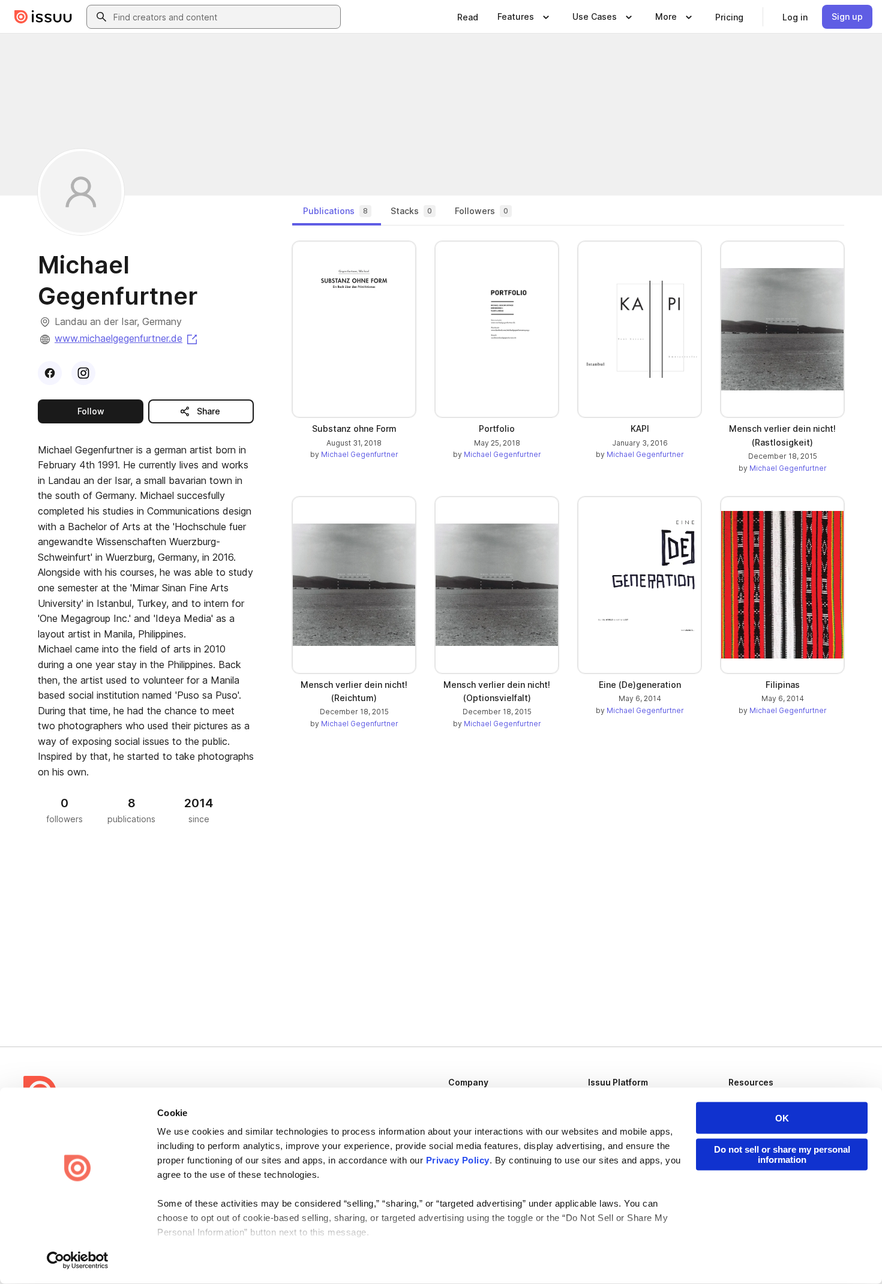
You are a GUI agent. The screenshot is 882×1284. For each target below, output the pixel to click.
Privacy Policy (458, 1160)
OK (782, 1118)
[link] (468, 17)
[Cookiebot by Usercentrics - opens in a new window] (77, 1261)
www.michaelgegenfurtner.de (127, 338)
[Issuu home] (43, 16)
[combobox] (224, 16)
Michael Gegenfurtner (359, 454)
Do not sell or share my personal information (782, 1154)
